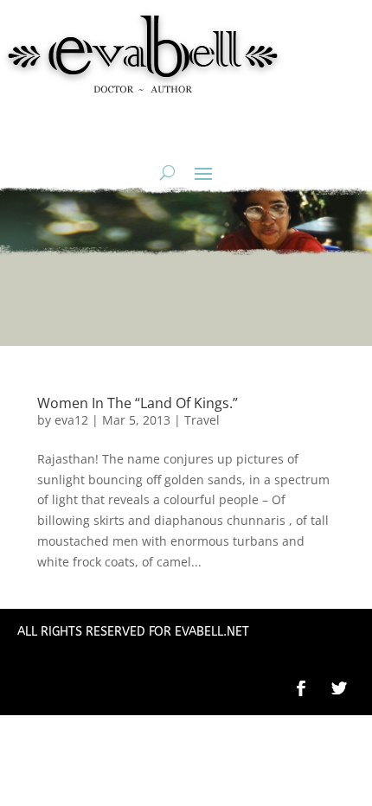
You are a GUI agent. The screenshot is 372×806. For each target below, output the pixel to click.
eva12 (71, 420)
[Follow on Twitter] (348, 688)
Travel (202, 420)
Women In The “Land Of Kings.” (137, 403)
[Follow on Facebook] (301, 688)
